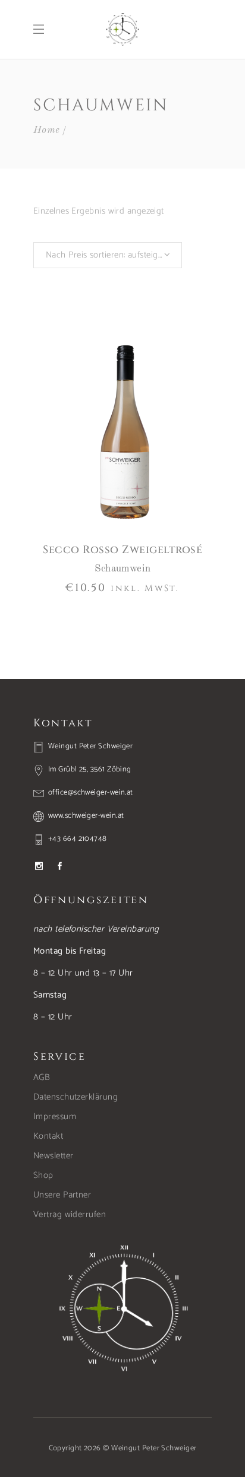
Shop (43, 1175)
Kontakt (48, 1136)
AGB (41, 1077)
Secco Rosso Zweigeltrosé (122, 549)
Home (46, 130)
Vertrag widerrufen (69, 1214)
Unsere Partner (62, 1194)
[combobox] (107, 255)
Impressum (54, 1116)
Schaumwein (122, 569)
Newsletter (53, 1155)
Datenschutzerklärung (75, 1097)
